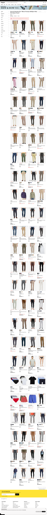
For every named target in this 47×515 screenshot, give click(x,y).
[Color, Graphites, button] (13, 51)
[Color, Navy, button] (22, 367)
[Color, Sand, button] (21, 51)
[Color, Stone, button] (31, 291)
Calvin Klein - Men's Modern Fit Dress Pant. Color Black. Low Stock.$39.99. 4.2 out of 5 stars (14, 179)
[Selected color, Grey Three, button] (11, 424)
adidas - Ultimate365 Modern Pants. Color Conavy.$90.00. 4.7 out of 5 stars (41, 421)
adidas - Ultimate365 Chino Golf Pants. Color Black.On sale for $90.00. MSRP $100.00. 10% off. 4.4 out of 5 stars (32, 179)
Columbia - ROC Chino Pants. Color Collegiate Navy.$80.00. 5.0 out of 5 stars (41, 105)
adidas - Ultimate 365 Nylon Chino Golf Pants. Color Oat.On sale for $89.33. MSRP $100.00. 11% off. (32, 160)
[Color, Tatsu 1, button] (12, 330)
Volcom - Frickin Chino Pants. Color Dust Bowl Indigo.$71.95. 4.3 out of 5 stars (23, 345)
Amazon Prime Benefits (5, 506)
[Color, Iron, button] (41, 32)
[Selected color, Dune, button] (11, 255)
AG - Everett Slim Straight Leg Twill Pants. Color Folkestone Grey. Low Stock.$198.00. (14, 270)
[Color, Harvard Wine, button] (21, 273)
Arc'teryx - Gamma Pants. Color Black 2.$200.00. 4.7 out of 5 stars (14, 326)
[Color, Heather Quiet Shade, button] (12, 164)
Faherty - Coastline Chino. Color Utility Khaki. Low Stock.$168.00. (23, 142)
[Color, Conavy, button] (12, 424)
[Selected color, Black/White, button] (28, 311)
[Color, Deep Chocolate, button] (29, 145)
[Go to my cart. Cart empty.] (45, 2)
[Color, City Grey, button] (43, 108)
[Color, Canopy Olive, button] (14, 89)
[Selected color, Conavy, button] (37, 424)
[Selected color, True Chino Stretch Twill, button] (28, 89)
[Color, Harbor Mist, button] (29, 51)
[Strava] (6, 499)
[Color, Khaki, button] (29, 32)
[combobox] (14, 2)
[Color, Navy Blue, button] (39, 51)
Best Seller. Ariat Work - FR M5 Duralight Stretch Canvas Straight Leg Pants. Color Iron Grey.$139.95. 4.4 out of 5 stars (32, 345)
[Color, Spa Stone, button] (13, 32)
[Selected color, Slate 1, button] (19, 367)
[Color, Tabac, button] (38, 32)
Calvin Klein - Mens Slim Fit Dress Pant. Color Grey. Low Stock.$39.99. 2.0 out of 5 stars (41, 234)
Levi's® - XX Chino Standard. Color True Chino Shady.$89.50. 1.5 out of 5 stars (23, 179)
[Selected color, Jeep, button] (37, 32)
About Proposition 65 (15, 507)
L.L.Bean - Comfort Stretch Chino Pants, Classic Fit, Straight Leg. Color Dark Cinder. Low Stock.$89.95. (23, 86)
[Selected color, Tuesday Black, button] (37, 405)
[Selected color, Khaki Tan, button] (37, 70)
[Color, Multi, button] (12, 405)
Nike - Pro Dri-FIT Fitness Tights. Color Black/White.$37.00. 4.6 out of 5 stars (32, 308)
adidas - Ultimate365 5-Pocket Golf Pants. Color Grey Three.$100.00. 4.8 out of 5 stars (14, 421)
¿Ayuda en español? (15, 505)
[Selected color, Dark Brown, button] (19, 273)
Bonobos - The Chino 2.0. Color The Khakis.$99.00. (14, 48)
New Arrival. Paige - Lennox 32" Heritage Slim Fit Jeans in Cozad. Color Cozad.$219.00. (32, 216)
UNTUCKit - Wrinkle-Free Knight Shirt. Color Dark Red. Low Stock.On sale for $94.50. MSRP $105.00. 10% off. (23, 197)
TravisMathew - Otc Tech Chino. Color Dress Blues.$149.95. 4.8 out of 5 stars (14, 160)
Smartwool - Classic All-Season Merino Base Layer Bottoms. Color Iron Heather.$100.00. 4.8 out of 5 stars (23, 477)
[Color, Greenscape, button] (41, 201)
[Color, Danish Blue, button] (22, 387)
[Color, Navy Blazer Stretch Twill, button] (31, 89)
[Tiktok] (4, 499)
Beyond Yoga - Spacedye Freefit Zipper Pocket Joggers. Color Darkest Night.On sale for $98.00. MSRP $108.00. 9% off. (23, 439)
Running (36, 506)
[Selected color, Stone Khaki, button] (11, 32)
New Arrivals (36, 505)
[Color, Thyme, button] (22, 461)
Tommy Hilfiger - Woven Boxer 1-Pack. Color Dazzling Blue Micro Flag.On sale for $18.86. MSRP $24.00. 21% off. (32, 402)
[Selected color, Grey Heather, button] (28, 367)
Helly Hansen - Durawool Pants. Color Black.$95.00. (32, 326)
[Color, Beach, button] (31, 70)
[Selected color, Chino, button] (28, 51)
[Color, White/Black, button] (29, 311)
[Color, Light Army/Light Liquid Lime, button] (31, 461)
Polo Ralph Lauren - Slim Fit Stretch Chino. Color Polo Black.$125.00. (23, 29)
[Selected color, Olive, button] (28, 32)
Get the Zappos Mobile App (5, 505)
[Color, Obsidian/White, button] (41, 311)
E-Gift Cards (25, 507)
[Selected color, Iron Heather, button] (19, 479)
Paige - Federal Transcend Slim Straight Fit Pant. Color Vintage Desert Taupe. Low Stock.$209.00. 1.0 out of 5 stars (32, 142)
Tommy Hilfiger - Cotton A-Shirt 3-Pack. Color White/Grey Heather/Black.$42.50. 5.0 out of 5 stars (41, 251)
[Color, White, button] (29, 70)
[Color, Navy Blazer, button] (31, 108)
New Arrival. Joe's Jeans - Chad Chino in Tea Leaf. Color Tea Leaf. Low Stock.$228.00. (23, 160)
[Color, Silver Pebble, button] (29, 182)
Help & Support (44, 4)
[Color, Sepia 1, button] (12, 461)
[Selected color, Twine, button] (28, 255)
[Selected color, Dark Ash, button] (11, 108)
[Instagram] (2, 499)
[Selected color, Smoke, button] (19, 291)
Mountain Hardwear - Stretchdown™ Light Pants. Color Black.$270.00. (23, 421)
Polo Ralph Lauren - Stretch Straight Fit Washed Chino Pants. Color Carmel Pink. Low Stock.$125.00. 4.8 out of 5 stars (14, 86)
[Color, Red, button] (38, 255)
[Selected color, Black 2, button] (11, 330)
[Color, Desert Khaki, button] (23, 367)
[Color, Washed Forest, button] (13, 89)
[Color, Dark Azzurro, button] (16, 32)
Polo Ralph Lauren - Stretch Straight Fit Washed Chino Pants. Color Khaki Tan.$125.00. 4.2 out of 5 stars (41, 67)
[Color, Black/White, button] (39, 311)
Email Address (4, 494)
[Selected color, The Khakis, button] (11, 51)
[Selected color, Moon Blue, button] (11, 443)
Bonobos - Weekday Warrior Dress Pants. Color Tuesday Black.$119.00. (41, 402)
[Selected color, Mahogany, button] (11, 405)
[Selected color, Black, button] (28, 182)
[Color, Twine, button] (39, 32)
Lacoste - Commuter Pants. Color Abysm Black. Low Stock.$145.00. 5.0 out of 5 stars (41, 48)
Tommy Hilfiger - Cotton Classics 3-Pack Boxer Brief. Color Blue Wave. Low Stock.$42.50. (41, 383)
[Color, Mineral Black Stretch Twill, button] (32, 89)
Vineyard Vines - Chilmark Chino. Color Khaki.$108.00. (32, 289)
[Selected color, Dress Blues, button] (11, 164)
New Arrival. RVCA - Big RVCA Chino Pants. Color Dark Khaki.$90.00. (23, 123)
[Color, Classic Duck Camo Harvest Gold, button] (21, 255)
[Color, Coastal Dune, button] (12, 219)
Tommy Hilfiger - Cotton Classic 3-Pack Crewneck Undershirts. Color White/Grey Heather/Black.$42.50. (23, 383)
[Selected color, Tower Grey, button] (37, 330)
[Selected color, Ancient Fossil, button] (37, 201)
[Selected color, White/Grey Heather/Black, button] (37, 255)
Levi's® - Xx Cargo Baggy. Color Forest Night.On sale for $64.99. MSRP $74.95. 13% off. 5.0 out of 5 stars (23, 251)
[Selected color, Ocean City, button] (28, 70)
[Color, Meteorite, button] (32, 108)
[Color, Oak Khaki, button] (12, 70)
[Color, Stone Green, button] (39, 108)
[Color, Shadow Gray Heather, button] (23, 443)
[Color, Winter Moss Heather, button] (41, 479)
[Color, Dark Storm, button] (38, 348)
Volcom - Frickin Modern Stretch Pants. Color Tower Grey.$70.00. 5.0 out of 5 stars (41, 326)
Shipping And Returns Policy (16, 506)
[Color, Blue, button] (12, 367)
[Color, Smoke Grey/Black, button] (31, 311)
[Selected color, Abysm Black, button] (37, 51)
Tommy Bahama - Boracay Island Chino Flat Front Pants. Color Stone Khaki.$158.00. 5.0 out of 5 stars (14, 29)
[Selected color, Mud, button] (19, 330)
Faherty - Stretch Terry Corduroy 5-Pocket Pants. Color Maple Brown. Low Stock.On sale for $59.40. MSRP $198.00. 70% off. (32, 439)
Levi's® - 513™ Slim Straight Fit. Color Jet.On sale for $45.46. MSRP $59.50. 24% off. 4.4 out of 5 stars (41, 270)
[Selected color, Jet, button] (37, 273)
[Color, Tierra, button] (29, 424)
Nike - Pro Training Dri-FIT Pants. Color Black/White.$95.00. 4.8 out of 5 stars (32, 457)
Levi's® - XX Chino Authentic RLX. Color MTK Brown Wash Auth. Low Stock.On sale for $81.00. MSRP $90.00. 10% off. (41, 179)
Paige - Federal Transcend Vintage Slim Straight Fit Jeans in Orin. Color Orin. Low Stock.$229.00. (14, 234)
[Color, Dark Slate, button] (43, 330)
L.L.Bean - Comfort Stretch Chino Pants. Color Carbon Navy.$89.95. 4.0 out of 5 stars (14, 216)
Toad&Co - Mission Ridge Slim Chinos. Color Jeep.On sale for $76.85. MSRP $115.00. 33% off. (41, 29)
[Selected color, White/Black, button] (37, 311)
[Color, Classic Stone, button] (38, 70)
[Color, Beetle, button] (42, 32)
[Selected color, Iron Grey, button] (28, 348)
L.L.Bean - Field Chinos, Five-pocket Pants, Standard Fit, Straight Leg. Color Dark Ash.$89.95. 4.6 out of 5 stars (14, 105)
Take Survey (25, 506)
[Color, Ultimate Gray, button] (39, 291)
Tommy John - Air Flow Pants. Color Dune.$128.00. (14, 251)
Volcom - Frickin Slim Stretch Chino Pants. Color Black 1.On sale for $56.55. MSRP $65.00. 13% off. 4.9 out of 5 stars (23, 67)
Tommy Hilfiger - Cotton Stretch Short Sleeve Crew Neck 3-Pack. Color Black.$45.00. (32, 383)
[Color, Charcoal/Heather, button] (39, 330)
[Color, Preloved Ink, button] (31, 182)
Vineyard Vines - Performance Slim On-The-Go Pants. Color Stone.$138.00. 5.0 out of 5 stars (41, 289)
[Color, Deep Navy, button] (12, 51)
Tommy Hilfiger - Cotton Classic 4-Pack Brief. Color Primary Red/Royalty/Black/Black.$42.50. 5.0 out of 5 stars (14, 383)
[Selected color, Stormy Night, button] (11, 461)
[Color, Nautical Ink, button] (21, 32)
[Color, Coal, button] (31, 51)
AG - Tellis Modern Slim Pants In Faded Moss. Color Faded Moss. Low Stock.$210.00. (14, 308)
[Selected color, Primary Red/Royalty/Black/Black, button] (11, 387)
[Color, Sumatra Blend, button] (31, 145)
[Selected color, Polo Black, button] (19, 32)
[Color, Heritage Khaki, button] (21, 108)
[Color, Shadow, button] (13, 461)
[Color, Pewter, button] (14, 461)
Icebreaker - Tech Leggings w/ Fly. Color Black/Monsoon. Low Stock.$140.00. (32, 477)
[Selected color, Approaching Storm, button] (28, 424)
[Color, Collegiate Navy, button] (38, 201)
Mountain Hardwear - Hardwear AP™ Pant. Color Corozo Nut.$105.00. (41, 345)
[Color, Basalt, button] (31, 32)
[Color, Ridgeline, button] (39, 348)
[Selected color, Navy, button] (19, 51)
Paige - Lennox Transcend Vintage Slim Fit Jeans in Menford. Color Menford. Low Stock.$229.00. (23, 216)
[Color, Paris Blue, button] (21, 405)
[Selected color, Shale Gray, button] (19, 108)
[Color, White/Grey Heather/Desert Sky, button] (21, 387)
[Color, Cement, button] (21, 291)
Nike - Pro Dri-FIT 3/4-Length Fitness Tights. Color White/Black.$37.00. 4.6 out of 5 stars (41, 308)
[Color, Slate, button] (21, 367)
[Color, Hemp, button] (42, 424)
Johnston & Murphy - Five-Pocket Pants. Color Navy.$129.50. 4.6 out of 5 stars (14, 365)
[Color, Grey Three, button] (41, 424)
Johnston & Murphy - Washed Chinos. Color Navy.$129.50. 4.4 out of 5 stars (23, 48)
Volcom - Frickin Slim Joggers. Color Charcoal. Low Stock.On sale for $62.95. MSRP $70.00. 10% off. (14, 345)
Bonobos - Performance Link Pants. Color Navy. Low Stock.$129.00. (14, 67)
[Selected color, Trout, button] (19, 405)
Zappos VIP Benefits (4, 507)
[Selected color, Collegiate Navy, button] (37, 108)
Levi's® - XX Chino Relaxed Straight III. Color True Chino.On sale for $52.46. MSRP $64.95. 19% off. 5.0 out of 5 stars (32, 105)
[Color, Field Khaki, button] (12, 108)
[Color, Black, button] (41, 51)
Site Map (25, 505)
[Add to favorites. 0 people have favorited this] (18, 20)
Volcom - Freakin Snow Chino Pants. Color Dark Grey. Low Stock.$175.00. (41, 160)
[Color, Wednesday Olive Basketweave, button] (38, 405)
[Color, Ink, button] (32, 32)
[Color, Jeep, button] (29, 255)
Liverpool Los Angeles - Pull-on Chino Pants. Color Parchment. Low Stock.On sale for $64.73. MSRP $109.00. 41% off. (14, 123)
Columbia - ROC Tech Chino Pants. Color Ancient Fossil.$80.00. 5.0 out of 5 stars (41, 197)
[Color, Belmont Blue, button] (32, 51)
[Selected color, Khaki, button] (28, 291)
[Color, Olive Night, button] (29, 89)
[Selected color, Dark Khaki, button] (19, 127)
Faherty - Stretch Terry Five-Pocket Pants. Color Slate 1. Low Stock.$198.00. (23, 365)
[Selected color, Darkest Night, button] (19, 443)
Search (25, 2)
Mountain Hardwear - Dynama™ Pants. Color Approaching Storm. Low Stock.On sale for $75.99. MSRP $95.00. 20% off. (32, 421)
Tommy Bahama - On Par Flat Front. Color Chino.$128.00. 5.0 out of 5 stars (32, 48)
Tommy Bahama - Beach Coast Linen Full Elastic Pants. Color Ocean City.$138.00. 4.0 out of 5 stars (32, 67)
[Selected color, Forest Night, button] (19, 255)
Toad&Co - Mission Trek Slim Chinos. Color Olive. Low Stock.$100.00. (32, 29)
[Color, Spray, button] (14, 32)
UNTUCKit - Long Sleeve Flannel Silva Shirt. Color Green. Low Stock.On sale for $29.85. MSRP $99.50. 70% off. (32, 197)
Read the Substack (27, 0)
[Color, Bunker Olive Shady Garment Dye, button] (21, 182)
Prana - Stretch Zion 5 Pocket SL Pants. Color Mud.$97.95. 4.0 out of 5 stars (23, 457)
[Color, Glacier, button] (22, 405)
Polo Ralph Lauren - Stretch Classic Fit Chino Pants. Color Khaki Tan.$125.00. (41, 86)
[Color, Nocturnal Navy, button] (22, 443)
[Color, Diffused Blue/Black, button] (29, 461)
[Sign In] (44, 2)
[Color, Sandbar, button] (22, 291)
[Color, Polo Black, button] (41, 70)
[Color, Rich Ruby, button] (12, 89)
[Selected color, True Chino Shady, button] (19, 182)
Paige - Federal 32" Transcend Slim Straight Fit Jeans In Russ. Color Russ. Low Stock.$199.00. (32, 234)
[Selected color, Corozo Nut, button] (37, 348)
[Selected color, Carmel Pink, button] (11, 89)
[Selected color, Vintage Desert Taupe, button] (28, 145)
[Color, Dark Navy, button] (41, 330)
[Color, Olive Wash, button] (38, 182)
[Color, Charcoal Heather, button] (38, 479)
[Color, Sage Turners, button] (14, 51)
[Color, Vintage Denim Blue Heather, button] (21, 443)
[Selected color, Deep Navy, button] (37, 479)
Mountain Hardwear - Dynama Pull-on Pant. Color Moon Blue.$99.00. (14, 439)
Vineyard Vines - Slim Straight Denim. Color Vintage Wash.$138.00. (14, 477)
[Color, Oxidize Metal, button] (15, 32)
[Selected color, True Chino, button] (28, 108)
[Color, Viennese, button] (38, 51)
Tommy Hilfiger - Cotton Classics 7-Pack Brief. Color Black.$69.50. (41, 365)
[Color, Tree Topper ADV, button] (38, 273)
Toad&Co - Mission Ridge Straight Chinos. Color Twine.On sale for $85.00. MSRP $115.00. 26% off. (32, 251)
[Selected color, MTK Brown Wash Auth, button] (37, 182)
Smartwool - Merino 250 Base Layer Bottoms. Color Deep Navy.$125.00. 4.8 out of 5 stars (41, 477)
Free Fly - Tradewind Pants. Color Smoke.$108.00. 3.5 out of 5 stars (23, 289)
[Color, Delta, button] (38, 108)
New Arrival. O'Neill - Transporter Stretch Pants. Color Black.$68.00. (14, 197)
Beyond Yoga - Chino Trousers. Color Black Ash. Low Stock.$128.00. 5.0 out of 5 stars (14, 289)
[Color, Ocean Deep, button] (12, 32)
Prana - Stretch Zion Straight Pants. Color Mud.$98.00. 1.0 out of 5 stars (23, 326)
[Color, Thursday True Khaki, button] (39, 405)
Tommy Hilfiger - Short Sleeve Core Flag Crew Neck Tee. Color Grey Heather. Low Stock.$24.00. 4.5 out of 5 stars (32, 365)
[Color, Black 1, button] (13, 367)
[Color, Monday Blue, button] (41, 405)
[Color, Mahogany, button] (38, 367)
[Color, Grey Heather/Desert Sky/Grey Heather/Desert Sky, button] (12, 387)
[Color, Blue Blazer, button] (29, 291)
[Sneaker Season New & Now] (23, 8)
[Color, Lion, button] (42, 51)
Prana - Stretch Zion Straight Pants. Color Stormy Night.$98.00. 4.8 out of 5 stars (14, 457)
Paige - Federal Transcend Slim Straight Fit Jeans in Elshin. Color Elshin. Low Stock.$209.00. (41, 216)
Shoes (36, 507)
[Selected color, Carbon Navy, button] (11, 219)
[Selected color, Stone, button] (37, 291)
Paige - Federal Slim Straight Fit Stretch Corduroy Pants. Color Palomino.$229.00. (14, 142)
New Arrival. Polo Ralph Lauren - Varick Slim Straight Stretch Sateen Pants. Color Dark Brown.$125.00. (23, 270)
